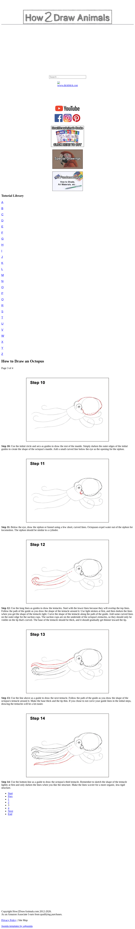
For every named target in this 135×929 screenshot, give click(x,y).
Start (10, 793)
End (10, 814)
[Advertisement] (67, 51)
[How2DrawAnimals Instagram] (67, 121)
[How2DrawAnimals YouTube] (68, 111)
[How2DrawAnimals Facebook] (58, 121)
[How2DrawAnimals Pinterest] (76, 121)
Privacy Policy (8, 920)
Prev (10, 796)
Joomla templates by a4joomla (17, 926)
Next (10, 811)
